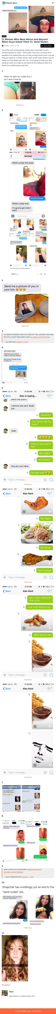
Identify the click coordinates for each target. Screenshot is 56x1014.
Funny (4, 36)
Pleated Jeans (28, 927)
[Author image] (3, 46)
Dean (7, 45)
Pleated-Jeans (20, 105)
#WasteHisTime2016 (34, 869)
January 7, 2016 (27, 877)
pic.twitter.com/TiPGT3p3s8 (40, 337)
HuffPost (7, 985)
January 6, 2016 (22, 342)
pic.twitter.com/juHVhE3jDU (13, 872)
